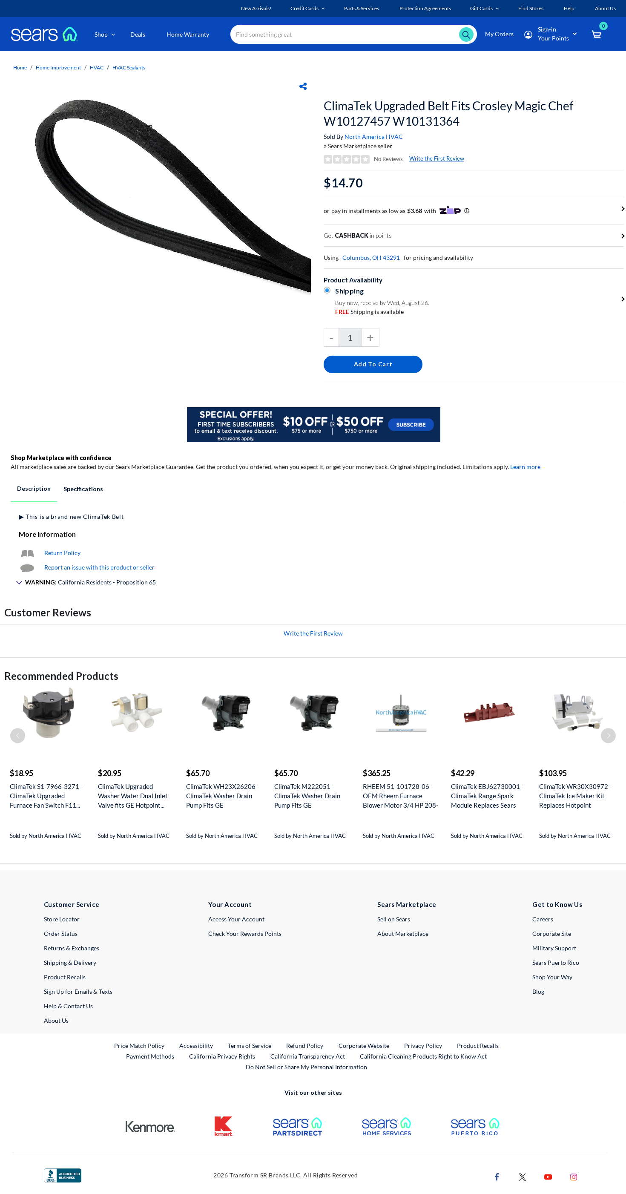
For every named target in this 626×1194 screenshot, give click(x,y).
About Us (56, 1020)
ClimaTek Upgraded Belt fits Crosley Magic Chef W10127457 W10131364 (448, 113)
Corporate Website (364, 1045)
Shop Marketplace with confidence (61, 457)
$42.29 (462, 773)
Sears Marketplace (406, 904)
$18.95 (21, 773)
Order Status (61, 933)
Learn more (525, 466)
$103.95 (553, 773)
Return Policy (62, 552)
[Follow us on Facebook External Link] (496, 1176)
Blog (538, 991)
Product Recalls (65, 977)
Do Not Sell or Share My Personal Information (306, 1066)
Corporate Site (551, 933)
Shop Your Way (552, 977)
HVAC (96, 67)
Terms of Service (249, 1045)
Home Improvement (58, 67)
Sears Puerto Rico (555, 962)
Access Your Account (236, 919)
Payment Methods (150, 1056)
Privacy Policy (423, 1045)
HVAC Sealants (128, 67)
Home (20, 67)
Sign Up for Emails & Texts (78, 991)
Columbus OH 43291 (371, 257)
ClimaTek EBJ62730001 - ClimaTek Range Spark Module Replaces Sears (487, 796)
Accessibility (196, 1045)
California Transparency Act (307, 1056)
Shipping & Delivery (70, 962)
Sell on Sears (393, 919)
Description (34, 488)
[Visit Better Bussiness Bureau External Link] (62, 1174)
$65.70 (198, 773)
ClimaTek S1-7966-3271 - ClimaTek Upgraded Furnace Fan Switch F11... (46, 796)
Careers (542, 919)
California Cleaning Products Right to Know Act (423, 1056)
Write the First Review (436, 158)
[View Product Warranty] (27, 552)
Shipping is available (369, 311)
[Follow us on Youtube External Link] (548, 1176)
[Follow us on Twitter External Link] (522, 1176)
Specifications (83, 488)
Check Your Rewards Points (244, 933)
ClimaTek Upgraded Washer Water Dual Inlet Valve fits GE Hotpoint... (133, 796)
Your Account (230, 904)
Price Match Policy (139, 1045)
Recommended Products (61, 676)
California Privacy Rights (222, 1056)
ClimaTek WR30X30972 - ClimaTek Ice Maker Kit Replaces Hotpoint (575, 796)
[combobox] (353, 34)
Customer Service (72, 904)
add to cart (373, 364)
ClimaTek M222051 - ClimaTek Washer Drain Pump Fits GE (307, 796)
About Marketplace (402, 933)
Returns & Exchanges (71, 948)
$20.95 (109, 773)
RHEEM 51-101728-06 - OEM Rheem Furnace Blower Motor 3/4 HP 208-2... (400, 796)
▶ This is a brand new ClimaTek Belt (71, 516)
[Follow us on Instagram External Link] (573, 1176)
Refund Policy (304, 1045)
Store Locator (62, 919)
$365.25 (377, 773)
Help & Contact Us (68, 1006)
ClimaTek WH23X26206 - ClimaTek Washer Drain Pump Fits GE (222, 796)
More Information (47, 534)
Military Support (554, 948)
